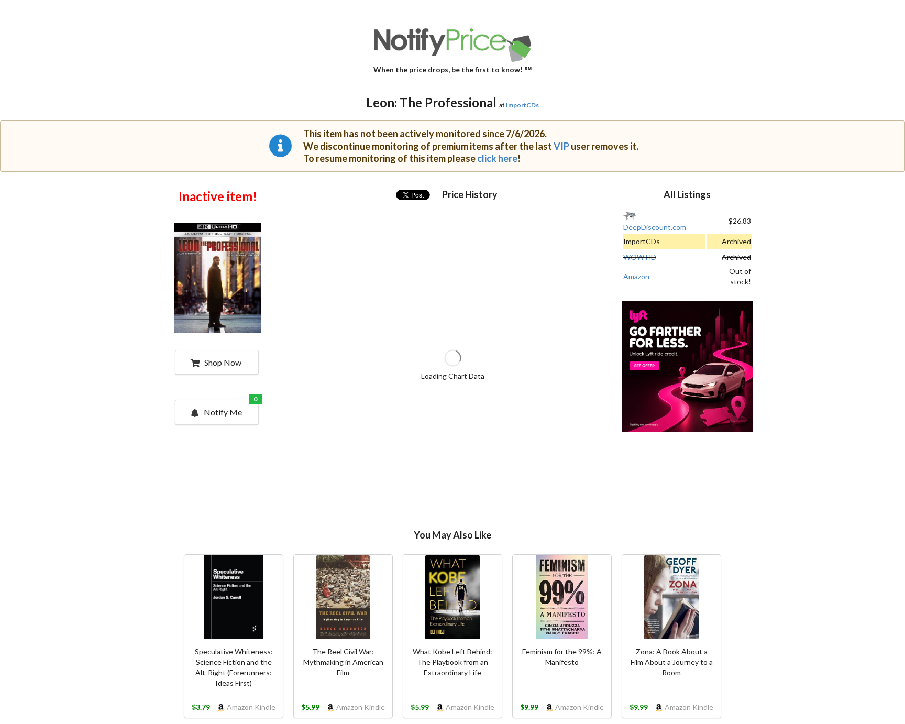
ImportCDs (522, 105)
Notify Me (231, 408)
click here (497, 158)
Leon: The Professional (431, 102)
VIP (561, 146)
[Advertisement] (687, 368)
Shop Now (222, 362)
